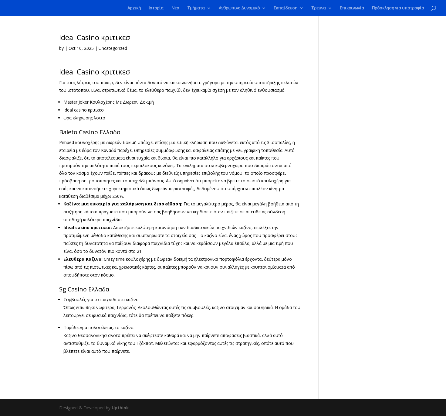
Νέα (175, 8)
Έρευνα (318, 8)
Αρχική (134, 8)
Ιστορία (156, 8)
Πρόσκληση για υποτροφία (398, 8)
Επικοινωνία (352, 8)
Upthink (120, 408)
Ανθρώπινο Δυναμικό (239, 8)
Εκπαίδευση (285, 8)
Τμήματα (196, 8)
